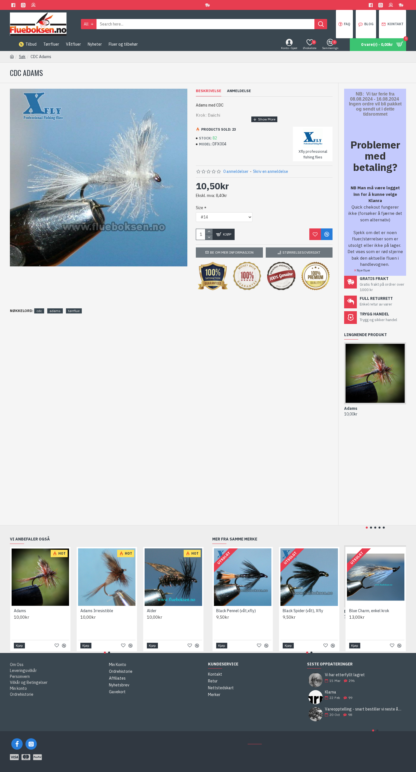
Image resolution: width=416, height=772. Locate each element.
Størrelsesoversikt (301, 252)
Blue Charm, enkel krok (369, 610)
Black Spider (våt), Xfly (303, 610)
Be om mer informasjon (232, 252)
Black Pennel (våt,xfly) (236, 610)
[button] (367, 528)
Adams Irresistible (96, 610)
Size (199, 207)
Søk (22, 56)
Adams (350, 408)
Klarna (330, 692)
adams (55, 311)
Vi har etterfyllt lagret (345, 675)
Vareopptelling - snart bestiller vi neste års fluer (363, 709)
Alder (151, 610)
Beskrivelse (208, 91)
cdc (39, 311)
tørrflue (74, 311)
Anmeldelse (239, 91)
